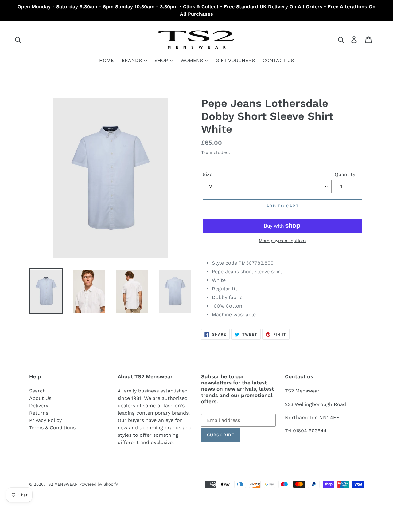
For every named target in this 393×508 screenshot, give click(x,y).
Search (37, 391)
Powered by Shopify (98, 484)
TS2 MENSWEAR (62, 484)
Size (207, 174)
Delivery (38, 405)
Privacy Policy (45, 420)
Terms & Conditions (52, 428)
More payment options (282, 240)
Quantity (345, 174)
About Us (40, 398)
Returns (38, 413)
